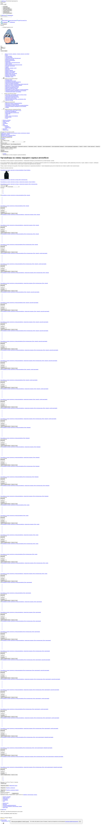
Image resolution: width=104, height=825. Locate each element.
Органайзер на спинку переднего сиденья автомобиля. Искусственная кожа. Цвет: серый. (18, 554)
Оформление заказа (13, 785)
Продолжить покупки (5, 785)
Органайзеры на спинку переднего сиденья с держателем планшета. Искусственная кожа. (18, 184)
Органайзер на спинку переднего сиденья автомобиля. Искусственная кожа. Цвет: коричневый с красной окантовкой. (24, 670)
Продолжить (3, 787)
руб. (5, 4)
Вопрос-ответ (5, 129)
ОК (79, 821)
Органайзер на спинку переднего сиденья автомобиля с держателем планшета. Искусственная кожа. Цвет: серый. (23, 573)
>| (3, 193)
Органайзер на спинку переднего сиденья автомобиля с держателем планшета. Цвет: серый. (19, 534)
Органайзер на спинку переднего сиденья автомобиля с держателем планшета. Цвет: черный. (19, 225)
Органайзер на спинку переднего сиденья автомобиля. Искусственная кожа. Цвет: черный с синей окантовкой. (23, 263)
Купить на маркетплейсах (5, 213)
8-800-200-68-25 (9, 20)
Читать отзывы (3, 819)
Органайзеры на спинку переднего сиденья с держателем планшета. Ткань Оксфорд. (17, 181)
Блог (4, 124)
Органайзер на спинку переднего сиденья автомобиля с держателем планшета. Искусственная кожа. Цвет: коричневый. (25, 651)
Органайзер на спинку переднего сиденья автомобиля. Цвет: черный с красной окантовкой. (19, 302)
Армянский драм (6, 7)
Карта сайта (5, 807)
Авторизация (10, 15)
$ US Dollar (5, 6)
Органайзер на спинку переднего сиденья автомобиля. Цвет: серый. (14, 515)
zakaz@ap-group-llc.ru (22, 20)
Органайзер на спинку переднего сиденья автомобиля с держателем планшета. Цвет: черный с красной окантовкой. (24, 321)
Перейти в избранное (10, 787)
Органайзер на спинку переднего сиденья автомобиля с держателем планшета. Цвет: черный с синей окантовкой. (23, 399)
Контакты (5, 128)
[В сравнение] (4, 209)
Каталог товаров (4, 50)
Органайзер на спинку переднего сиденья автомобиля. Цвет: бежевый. (15, 438)
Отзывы (4, 122)
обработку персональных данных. (30, 794)
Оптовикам (5, 123)
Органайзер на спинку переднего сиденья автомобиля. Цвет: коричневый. (15, 592)
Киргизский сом (6, 11)
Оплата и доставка (7, 120)
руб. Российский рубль (7, 13)
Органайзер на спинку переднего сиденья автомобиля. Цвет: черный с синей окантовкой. (18, 380)
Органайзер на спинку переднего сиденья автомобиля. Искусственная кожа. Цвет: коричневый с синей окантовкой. (24, 709)
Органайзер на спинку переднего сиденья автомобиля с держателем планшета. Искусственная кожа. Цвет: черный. (24, 283)
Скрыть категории (4, 185)
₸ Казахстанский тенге (7, 10)
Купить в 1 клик (14, 213)
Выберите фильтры (4, 151)
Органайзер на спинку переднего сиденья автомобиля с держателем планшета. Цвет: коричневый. (20, 612)
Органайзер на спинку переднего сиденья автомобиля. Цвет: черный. (14, 205)
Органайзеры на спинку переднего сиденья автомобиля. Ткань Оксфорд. (15, 170)
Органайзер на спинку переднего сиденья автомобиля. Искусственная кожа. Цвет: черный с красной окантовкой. (23, 341)
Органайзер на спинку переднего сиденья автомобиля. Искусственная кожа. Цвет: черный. (19, 244)
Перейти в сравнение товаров (12, 790)
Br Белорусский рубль (7, 9)
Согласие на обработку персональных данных (12, 806)
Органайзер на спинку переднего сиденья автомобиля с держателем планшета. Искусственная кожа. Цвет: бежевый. (24, 496)
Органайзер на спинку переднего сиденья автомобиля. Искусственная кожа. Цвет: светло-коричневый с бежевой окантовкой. (26, 747)
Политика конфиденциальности (9, 805)
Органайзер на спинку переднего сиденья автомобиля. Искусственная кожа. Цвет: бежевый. (19, 476)
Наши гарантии (6, 121)
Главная (4, 153)
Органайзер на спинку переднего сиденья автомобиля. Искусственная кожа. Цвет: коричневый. (20, 631)
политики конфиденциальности (71, 821)
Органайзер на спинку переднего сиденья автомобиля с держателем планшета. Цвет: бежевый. (20, 457)
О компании (5, 125)
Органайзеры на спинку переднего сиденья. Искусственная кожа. (14, 179)
